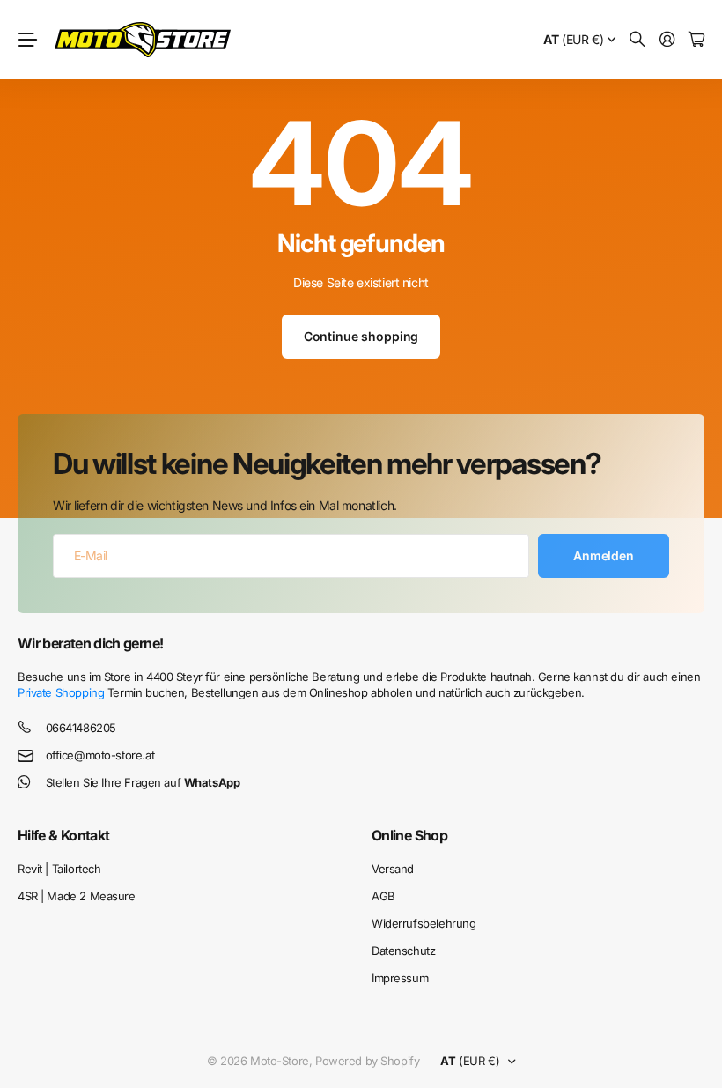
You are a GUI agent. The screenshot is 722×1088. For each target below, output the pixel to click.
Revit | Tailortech (59, 869)
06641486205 (81, 728)
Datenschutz (403, 951)
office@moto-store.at (100, 755)
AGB (383, 896)
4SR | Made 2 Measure (77, 896)
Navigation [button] (27, 40)
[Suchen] (637, 40)
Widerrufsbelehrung (423, 923)
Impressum (400, 978)
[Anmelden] (667, 40)
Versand (393, 869)
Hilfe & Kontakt (63, 835)
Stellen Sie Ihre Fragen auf (143, 782)
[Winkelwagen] (696, 40)
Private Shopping (61, 692)
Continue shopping (361, 336)
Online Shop (409, 835)
